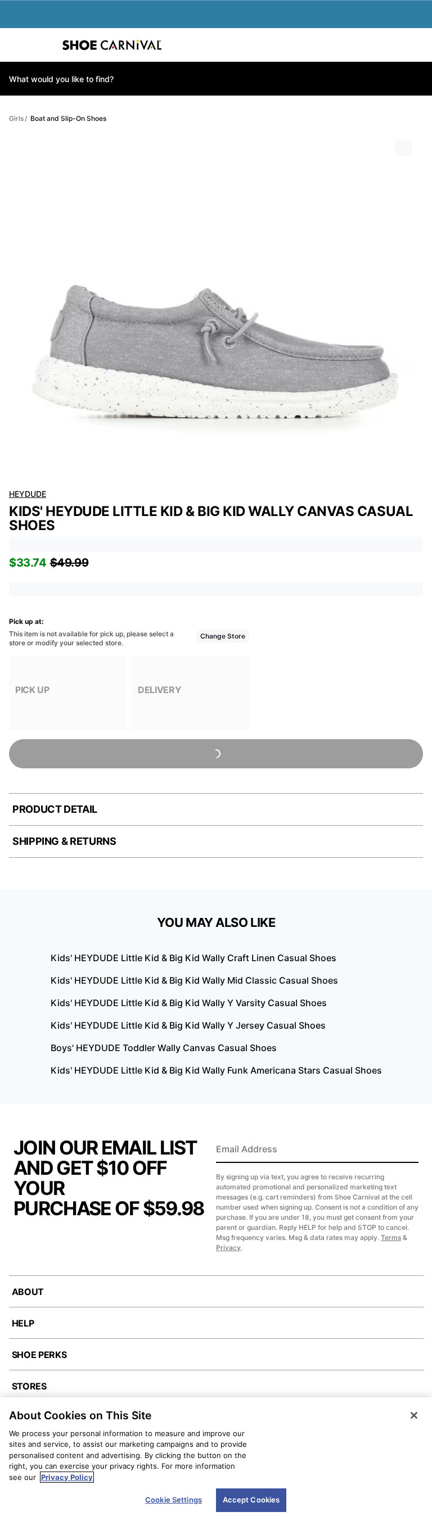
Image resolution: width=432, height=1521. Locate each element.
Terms (391, 1237)
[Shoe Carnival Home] (111, 45)
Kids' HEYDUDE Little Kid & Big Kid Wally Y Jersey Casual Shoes (188, 1025)
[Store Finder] (43, 45)
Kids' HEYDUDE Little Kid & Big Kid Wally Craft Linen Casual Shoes (193, 957)
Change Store (222, 636)
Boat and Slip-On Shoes (68, 118)
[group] (68, 692)
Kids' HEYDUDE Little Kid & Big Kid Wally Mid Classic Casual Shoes (194, 980)
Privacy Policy (67, 1477)
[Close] (414, 1415)
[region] (216, 1459)
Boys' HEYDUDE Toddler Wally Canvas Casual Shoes (164, 1047)
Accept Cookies (251, 1499)
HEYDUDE (27, 494)
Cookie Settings (173, 1499)
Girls (16, 118)
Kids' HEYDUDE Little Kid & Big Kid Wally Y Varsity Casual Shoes (189, 1002)
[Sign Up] (406, 1150)
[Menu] (16, 45)
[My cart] (417, 45)
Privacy (228, 1247)
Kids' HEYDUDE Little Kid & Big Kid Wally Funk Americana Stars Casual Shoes (216, 1070)
